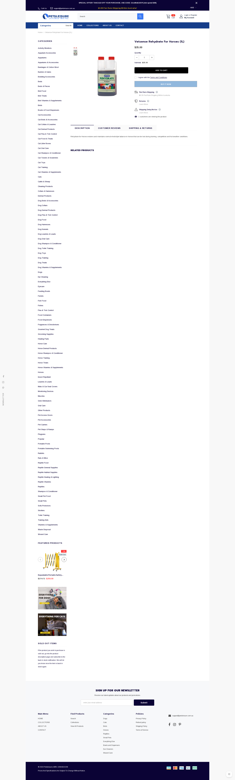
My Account (189, 18)
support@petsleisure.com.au (64, 8)
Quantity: (137, 53)
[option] (52, 565)
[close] (196, 2)
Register (194, 15)
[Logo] (55, 16)
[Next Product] (64, 559)
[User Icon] (181, 16)
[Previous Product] (40, 559)
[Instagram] (174, 724)
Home (40, 32)
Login (186, 15)
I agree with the (144, 77)
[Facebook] (169, 724)
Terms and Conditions (158, 77)
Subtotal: (137, 63)
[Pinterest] (180, 724)
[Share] (195, 70)
